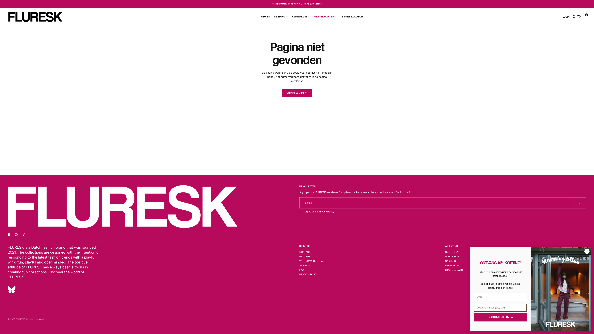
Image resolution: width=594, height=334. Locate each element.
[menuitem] (265, 17)
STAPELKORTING (324, 16)
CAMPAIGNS (299, 16)
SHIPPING (304, 265)
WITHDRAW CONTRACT (312, 260)
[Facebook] (11, 234)
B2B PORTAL (452, 265)
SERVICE (304, 246)
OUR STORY (452, 251)
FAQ (301, 269)
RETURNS (304, 256)
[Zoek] (574, 17)
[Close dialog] (587, 251)
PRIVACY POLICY (308, 274)
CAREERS (450, 260)
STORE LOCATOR (352, 16)
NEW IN (265, 16)
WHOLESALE (452, 256)
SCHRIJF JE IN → (500, 317)
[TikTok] (26, 234)
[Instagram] (18, 234)
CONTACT (304, 251)
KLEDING (279, 16)
